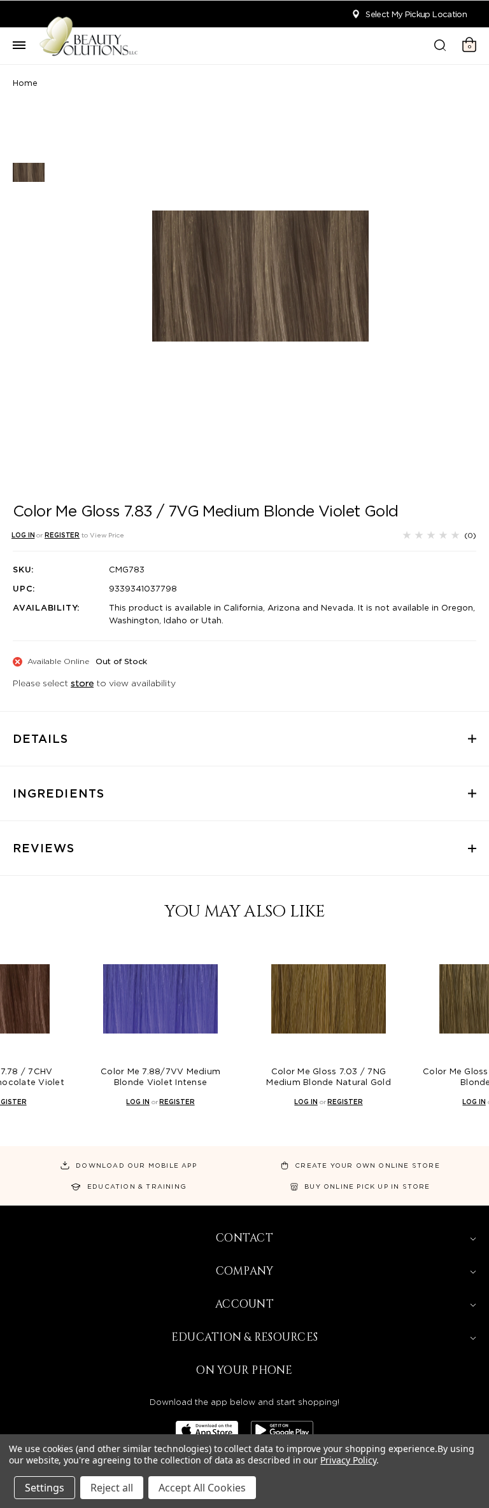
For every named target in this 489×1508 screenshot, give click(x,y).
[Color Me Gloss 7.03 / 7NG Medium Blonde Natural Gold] (328, 999)
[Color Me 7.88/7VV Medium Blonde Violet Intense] (160, 999)
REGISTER (62, 535)
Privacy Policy (348, 1460)
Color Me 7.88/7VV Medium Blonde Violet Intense (160, 1077)
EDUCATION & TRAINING (137, 1186)
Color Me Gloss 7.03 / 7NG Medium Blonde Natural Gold (328, 1077)
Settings (44, 1488)
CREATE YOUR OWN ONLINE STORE (367, 1165)
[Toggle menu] (19, 45)
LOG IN (22, 535)
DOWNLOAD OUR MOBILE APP (136, 1165)
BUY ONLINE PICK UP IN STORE (367, 1186)
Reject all (111, 1488)
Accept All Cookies (202, 1488)
